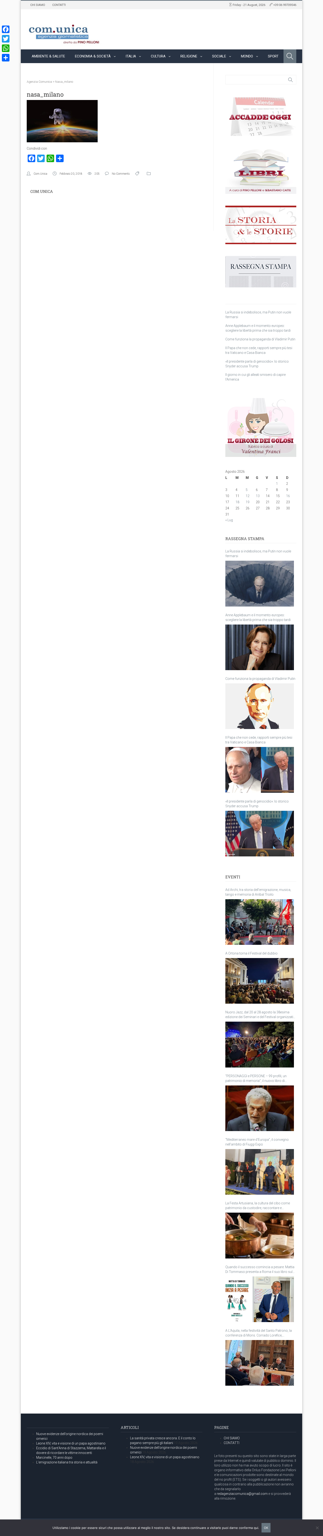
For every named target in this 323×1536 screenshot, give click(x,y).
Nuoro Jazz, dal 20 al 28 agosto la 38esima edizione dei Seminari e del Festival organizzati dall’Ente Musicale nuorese (259, 1014)
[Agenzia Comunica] (64, 32)
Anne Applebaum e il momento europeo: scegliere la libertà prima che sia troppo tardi (258, 617)
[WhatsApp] (5, 48)
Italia (131, 56)
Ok (266, 1528)
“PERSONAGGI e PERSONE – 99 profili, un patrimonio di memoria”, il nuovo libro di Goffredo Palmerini (256, 1078)
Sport (273, 56)
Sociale (219, 56)
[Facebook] (5, 29)
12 (247, 496)
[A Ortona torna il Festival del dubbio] (259, 981)
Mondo (247, 56)
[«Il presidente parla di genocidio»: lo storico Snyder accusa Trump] (259, 833)
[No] (317, 1527)
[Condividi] (5, 57)
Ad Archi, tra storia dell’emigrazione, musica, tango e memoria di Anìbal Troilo (258, 892)
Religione (188, 56)
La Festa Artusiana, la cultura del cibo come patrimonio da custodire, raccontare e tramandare (257, 1205)
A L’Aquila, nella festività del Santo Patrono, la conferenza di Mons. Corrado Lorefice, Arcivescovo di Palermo (258, 1333)
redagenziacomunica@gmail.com (242, 1494)
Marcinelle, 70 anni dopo (54, 1457)
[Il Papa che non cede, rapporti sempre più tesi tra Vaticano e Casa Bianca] (259, 770)
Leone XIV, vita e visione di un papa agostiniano (70, 1443)
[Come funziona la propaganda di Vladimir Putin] (259, 706)
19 (247, 502)
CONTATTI (59, 5)
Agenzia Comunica (39, 81)
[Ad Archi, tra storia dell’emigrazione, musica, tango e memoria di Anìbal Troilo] (259, 922)
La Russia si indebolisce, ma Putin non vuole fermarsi (258, 553)
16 (288, 496)
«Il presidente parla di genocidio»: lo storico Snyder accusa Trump (257, 803)
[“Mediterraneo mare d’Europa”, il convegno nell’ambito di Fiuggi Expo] (259, 1172)
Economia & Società (93, 56)
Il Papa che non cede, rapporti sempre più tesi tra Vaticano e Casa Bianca (258, 740)
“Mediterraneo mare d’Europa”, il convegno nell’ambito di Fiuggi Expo (257, 1142)
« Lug (229, 520)
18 (237, 502)
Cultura (158, 56)
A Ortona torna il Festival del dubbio (251, 953)
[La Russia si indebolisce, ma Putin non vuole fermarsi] (259, 583)
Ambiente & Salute (48, 56)
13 (258, 496)
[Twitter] (5, 38)
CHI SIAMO (37, 5)
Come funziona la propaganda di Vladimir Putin (260, 339)
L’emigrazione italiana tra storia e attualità (66, 1462)
